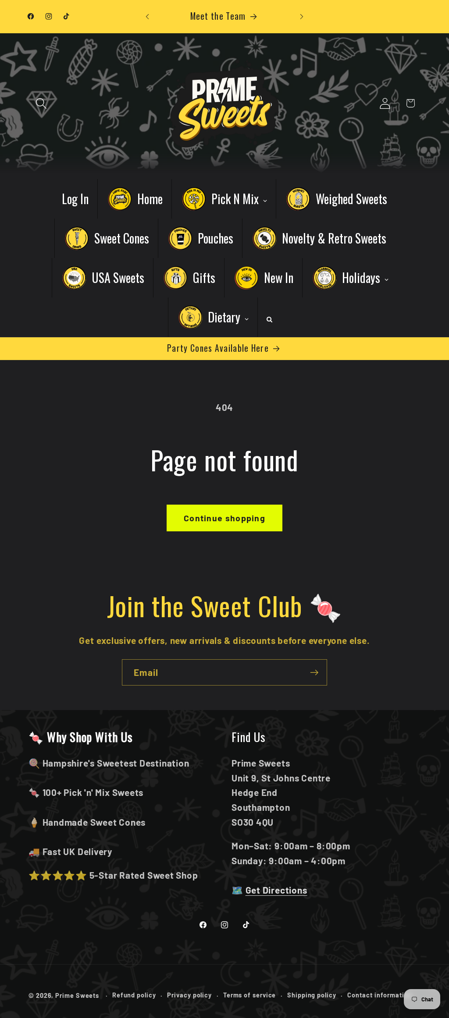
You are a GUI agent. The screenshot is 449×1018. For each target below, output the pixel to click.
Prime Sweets (78, 995)
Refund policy (134, 995)
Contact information (379, 995)
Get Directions (276, 889)
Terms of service (249, 995)
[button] (41, 103)
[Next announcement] (301, 16)
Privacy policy (189, 995)
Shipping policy (311, 995)
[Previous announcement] (147, 16)
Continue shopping (224, 518)
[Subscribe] (314, 672)
